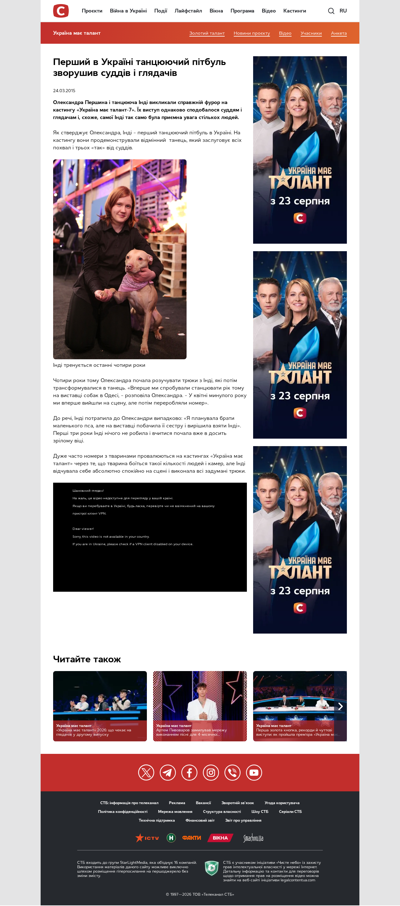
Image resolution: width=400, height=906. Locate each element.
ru (343, 11)
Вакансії (203, 803)
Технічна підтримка (157, 820)
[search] (331, 11)
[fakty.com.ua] (191, 838)
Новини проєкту (252, 33)
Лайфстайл (188, 11)
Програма (242, 11)
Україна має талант (77, 33)
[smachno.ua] (253, 838)
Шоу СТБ (260, 811)
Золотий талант (207, 33)
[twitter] (146, 772)
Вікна (216, 11)
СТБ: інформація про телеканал (129, 803)
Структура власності (222, 811)
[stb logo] (61, 11)
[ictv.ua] (147, 838)
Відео (269, 11)
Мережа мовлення (175, 811)
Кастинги (294, 11)
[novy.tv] (171, 838)
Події (160, 11)
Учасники (311, 33)
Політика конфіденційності (123, 811)
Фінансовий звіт (200, 820)
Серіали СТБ (290, 811)
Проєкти (92, 11)
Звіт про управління (243, 820)
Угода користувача (282, 803)
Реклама (177, 803)
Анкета (339, 33)
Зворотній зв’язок (238, 803)
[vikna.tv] (220, 838)
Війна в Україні (128, 11)
